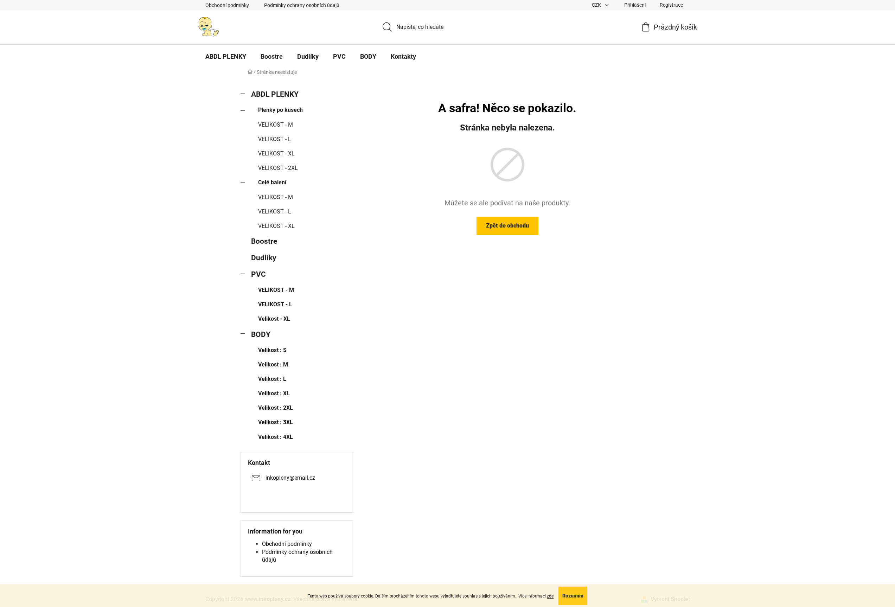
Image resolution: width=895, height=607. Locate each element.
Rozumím (572, 596)
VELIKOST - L (274, 139)
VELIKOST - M (275, 124)
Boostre (264, 241)
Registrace (671, 5)
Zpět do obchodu (507, 225)
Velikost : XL (274, 393)
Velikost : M (273, 364)
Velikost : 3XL (275, 422)
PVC (258, 274)
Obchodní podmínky (227, 5)
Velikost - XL (274, 318)
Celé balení (272, 182)
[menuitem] (225, 57)
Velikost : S (272, 350)
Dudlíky (263, 258)
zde (550, 596)
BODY (260, 334)
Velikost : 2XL (275, 407)
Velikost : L (272, 379)
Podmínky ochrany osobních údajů (301, 5)
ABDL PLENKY (275, 94)
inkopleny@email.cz (290, 477)
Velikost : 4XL (275, 437)
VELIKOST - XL (276, 153)
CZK (597, 5)
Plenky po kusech (280, 110)
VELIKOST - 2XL (278, 168)
